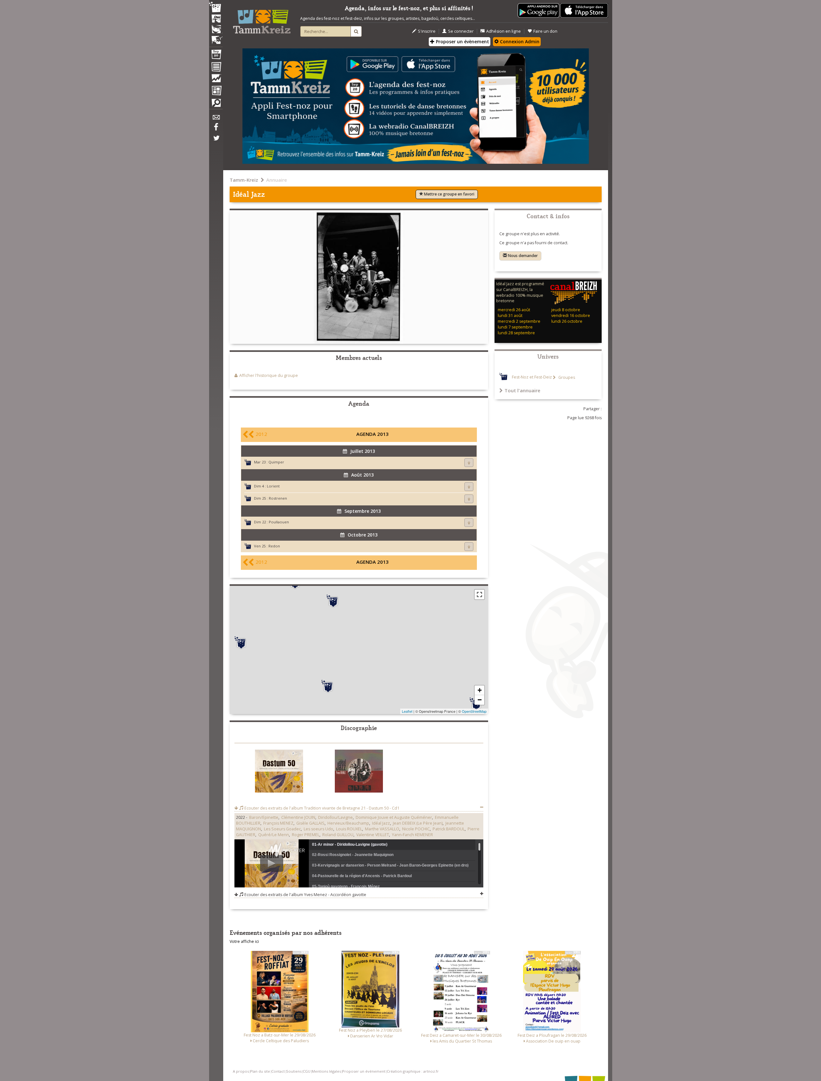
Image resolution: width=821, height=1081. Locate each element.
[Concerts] (216, 19)
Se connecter (461, 31)
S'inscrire (427, 31)
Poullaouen (279, 522)
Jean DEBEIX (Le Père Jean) (418, 823)
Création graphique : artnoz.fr (413, 1071)
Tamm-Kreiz (244, 180)
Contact (278, 1071)
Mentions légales (326, 1071)
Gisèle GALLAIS (310, 823)
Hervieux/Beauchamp (348, 823)
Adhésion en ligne (503, 31)
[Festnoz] (216, 7)
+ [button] (480, 690)
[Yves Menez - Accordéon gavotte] (359, 772)
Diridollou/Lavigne (335, 817)
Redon (274, 546)
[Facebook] (216, 129)
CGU (306, 1071)
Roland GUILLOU (337, 834)
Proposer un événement (363, 1071)
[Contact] (216, 119)
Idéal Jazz (381, 823)
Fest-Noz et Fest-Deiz (532, 377)
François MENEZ (278, 823)
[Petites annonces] (216, 104)
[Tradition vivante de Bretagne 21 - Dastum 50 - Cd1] (279, 772)
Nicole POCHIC (416, 829)
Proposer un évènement (462, 41)
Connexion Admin (519, 41)
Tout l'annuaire (522, 390)
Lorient (273, 486)
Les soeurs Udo (318, 829)
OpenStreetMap (474, 711)
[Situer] (468, 462)
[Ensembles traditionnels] (216, 37)
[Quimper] (241, 643)
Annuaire (276, 180)
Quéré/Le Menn (273, 834)
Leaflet (407, 711)
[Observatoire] (216, 80)
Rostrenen (278, 498)
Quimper (276, 462)
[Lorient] (328, 686)
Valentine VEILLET (372, 834)
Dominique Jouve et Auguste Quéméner (394, 817)
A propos (241, 1071)
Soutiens (293, 1071)
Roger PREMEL (305, 834)
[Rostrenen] (333, 601)
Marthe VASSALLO (382, 829)
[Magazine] (216, 91)
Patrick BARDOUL (449, 829)
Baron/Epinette (263, 817)
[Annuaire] (216, 68)
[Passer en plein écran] (479, 594)
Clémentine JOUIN (298, 817)
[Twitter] (216, 141)
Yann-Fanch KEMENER (412, 834)
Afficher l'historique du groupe (268, 375)
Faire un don (545, 31)
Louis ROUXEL (349, 829)
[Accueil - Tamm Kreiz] (261, 19)
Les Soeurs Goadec (282, 829)
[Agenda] (216, 56)
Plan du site (260, 1071)
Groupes (566, 377)
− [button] (480, 700)
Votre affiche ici (244, 941)
